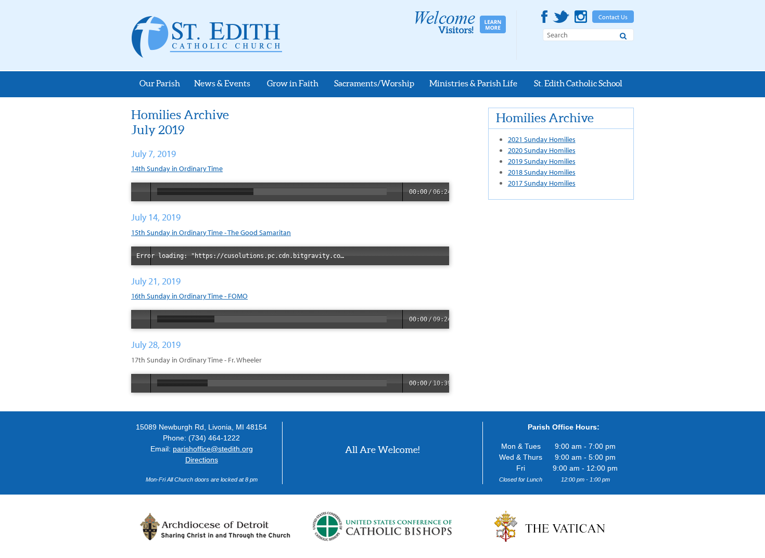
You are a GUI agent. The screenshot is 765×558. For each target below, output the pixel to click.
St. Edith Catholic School (578, 83)
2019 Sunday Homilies (542, 161)
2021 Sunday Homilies (542, 139)
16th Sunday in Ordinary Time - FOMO (189, 296)
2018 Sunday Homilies (542, 172)
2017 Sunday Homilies (542, 183)
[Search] (623, 34)
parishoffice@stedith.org (213, 449)
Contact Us (613, 17)
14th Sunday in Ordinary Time (177, 168)
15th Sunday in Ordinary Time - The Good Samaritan (211, 232)
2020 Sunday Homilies (542, 150)
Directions (201, 460)
